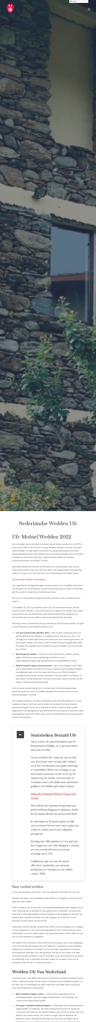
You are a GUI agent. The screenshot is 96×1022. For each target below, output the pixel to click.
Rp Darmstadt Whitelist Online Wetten (29, 579)
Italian (74, 1)
